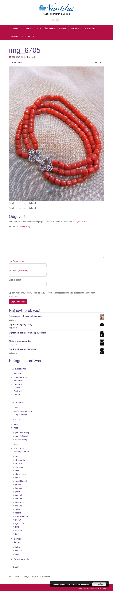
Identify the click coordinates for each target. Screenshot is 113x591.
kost (16, 444)
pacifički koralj (21, 436)
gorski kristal (21, 481)
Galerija (62, 28)
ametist (18, 463)
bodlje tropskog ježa (23, 410)
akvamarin (20, 459)
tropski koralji (21, 439)
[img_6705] (56, 133)
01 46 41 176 (28, 36)
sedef (17, 554)
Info (39, 28)
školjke (17, 542)
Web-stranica (15, 279)
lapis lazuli (19, 502)
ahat (17, 456)
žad (16, 533)
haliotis (18, 547)
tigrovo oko (20, 523)
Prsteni (17, 394)
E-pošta (18, 270)
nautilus (18, 550)
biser (16, 407)
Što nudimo (50, 28)
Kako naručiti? (91, 28)
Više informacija (83, 584)
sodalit (18, 519)
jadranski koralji (22, 432)
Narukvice (18, 380)
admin (32, 57)
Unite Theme (83, 588)
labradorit (19, 498)
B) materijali (17, 402)
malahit (18, 505)
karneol (18, 495)
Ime (17, 260)
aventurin (19, 466)
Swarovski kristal (21, 558)
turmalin (18, 530)
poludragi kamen (21, 451)
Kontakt (14, 36)
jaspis (17, 491)
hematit (18, 488)
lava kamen (19, 447)
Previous (17, 62)
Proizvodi (75, 28)
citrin (17, 470)
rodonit (18, 512)
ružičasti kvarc (21, 516)
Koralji (16, 427)
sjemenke (18, 538)
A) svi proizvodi (19, 368)
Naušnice (18, 384)
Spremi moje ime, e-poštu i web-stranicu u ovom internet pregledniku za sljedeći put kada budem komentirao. (52, 294)
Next (97, 62)
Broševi (17, 373)
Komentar (19, 226)
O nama (28, 28)
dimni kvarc (20, 474)
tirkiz (17, 526)
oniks (17, 509)
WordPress (101, 588)
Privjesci (17, 391)
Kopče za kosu (20, 377)
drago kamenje (20, 414)
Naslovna (15, 28)
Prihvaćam (99, 584)
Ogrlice (17, 387)
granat (18, 484)
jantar (16, 424)
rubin (17, 419)
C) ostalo (16, 566)
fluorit (17, 477)
